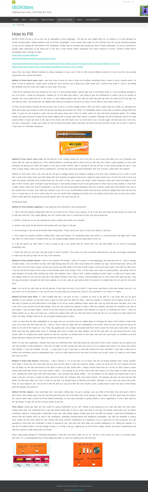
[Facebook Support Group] (13, 2)
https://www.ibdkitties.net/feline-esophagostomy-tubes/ (34, 59)
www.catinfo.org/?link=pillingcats (25, 55)
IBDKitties (22, 7)
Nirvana (73, 490)
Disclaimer (127, 2)
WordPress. (80, 490)
